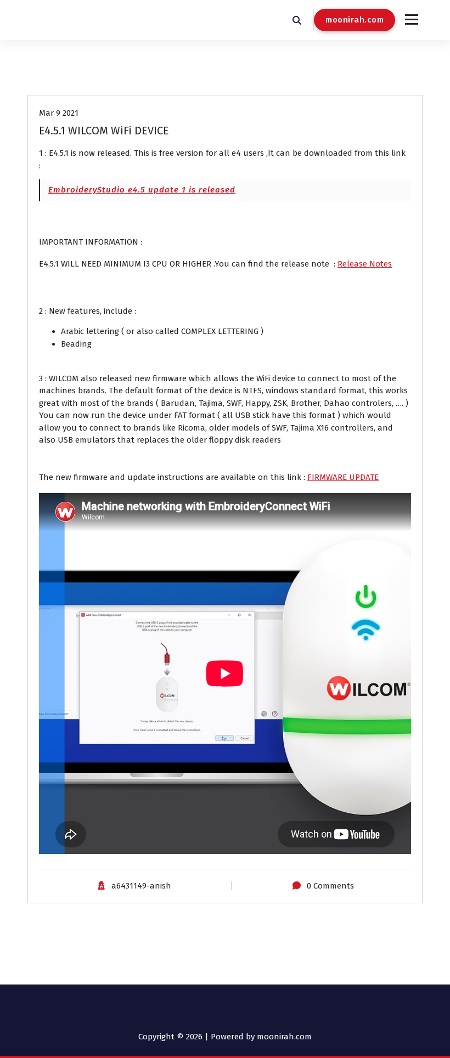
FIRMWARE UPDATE (343, 477)
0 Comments (330, 886)
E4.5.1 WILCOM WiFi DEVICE (104, 130)
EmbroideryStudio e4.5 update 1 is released (141, 190)
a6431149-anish (141, 886)
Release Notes (365, 264)
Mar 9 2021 (58, 113)
